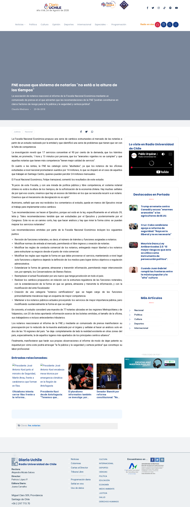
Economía (104, 485)
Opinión (56, 24)
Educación (104, 480)
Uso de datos (77, 488)
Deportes (69, 24)
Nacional (29, 132)
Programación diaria (81, 479)
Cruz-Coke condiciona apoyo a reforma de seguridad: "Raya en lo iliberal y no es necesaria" (156, 229)
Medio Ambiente (106, 489)
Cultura (44, 24)
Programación (118, 24)
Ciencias (103, 472)
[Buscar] (169, 24)
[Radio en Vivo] (157, 24)
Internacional (84, 24)
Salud (102, 497)
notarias (36, 425)
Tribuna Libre (77, 471)
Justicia (17, 132)
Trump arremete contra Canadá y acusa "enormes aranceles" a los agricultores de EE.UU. (157, 211)
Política (33, 24)
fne (29, 425)
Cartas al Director (79, 467)
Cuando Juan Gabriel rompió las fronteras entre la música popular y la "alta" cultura (157, 273)
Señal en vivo (77, 483)
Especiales (100, 24)
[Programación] (163, 24)
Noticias (19, 24)
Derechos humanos (109, 501)
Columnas (76, 463)
